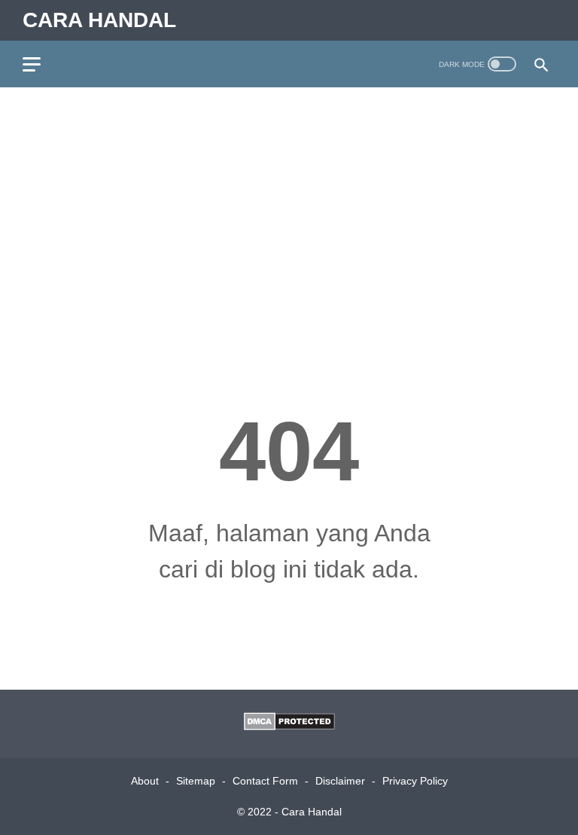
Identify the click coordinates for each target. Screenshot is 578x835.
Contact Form (265, 781)
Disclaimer (340, 781)
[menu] (41, 64)
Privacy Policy (415, 781)
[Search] (541, 64)
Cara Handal (99, 20)
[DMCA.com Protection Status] (289, 726)
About (145, 781)
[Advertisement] (289, 215)
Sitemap (195, 781)
